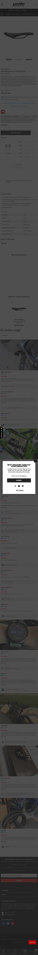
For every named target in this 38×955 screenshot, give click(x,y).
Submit (19, 480)
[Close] (35, 461)
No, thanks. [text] (20, 490)
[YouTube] (23, 486)
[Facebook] (15, 486)
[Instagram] (19, 486)
